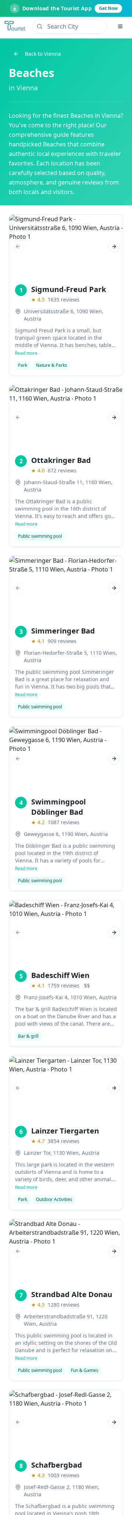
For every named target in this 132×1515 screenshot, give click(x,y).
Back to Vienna (43, 53)
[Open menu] (120, 26)
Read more (26, 353)
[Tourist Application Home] (15, 26)
